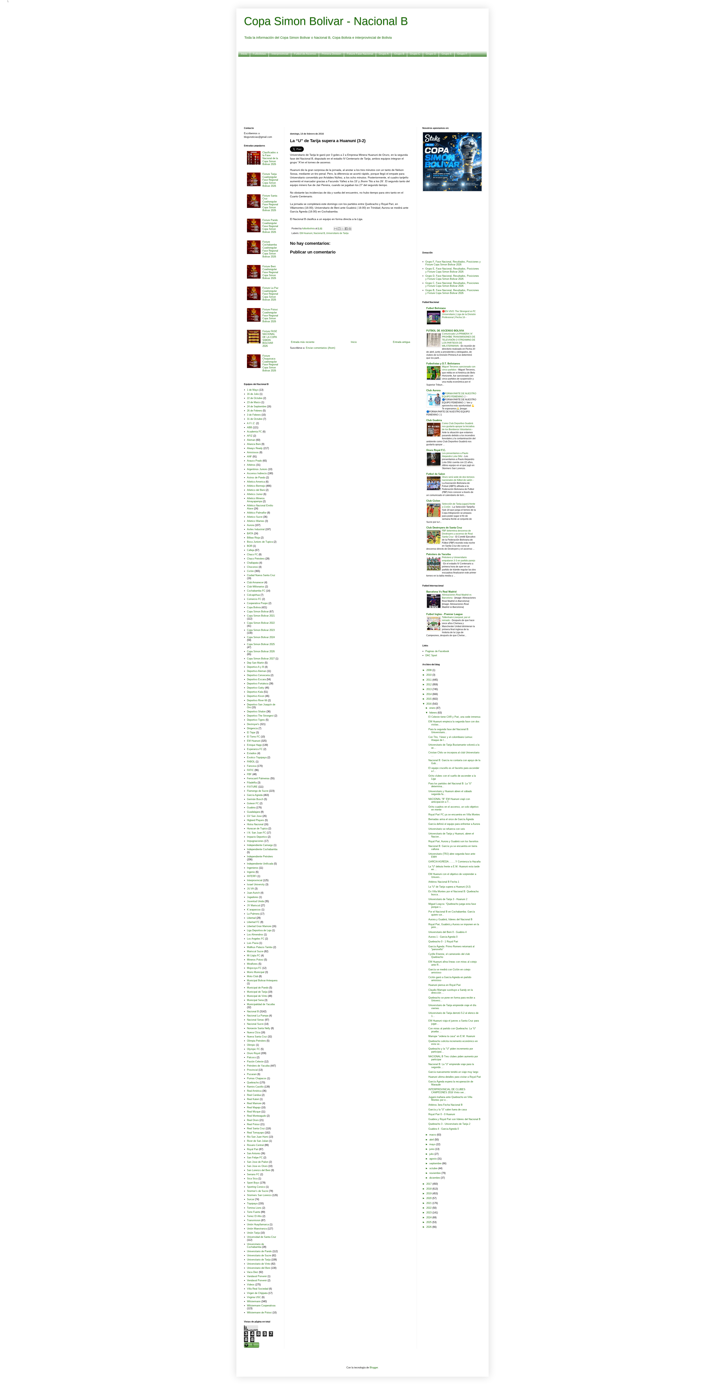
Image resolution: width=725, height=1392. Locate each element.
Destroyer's (253, 724)
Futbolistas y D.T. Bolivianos (443, 363)
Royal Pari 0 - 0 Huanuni (441, 1114)
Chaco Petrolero (256, 558)
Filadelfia (252, 782)
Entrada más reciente (302, 342)
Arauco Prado (254, 460)
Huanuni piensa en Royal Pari (444, 985)
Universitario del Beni (258, 1268)
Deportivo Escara (256, 679)
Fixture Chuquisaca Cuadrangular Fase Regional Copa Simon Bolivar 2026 (270, 363)
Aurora (250, 525)
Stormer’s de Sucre (257, 1191)
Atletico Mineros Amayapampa (256, 500)
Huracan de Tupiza (257, 828)
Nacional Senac (255, 1019)
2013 (429, 689)
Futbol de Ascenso (305, 53)
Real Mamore (254, 1103)
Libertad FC (253, 922)
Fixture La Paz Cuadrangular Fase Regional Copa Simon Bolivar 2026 (270, 294)
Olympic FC (253, 1049)
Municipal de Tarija (257, 991)
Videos (251, 1284)
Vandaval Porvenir (257, 1276)
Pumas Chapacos (256, 1078)
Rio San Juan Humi (257, 1136)
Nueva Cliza (253, 1032)
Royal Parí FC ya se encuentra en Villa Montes (454, 814)
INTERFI (252, 876)
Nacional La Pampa (257, 1015)
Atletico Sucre (254, 516)
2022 (429, 1207)
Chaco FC (252, 554)
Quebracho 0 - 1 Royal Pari (443, 941)
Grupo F (462, 53)
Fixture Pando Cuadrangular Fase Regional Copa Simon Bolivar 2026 (270, 226)
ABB (249, 427)
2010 (429, 674)
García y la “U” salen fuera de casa (447, 1109)
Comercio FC (254, 599)
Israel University (256, 884)
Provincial (252, 1069)
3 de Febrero (254, 414)
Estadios (252, 753)
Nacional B (319, 233)
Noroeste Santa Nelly (258, 1028)
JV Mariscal (253, 905)
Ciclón (250, 571)
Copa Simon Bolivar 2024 (261, 637)
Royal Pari (252, 1149)
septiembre (435, 1163)
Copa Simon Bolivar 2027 (261, 658)
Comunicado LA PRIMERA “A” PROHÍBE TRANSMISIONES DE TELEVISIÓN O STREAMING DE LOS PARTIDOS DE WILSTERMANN (458, 339)
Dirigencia (252, 728)
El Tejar (251, 732)
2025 (429, 1222)
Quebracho (253, 1082)
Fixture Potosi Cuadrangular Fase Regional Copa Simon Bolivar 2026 (270, 315)
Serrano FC (253, 1174)
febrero (433, 712)
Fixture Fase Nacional (360, 53)
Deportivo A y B (255, 666)
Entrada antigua (401, 342)
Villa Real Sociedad (257, 1288)
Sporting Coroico (256, 1186)
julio (431, 1154)
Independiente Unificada (260, 863)
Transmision (253, 1220)
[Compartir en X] (343, 229)
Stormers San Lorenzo (259, 1195)
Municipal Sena (255, 1000)
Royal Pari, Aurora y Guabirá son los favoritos (453, 841)
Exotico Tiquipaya (257, 757)
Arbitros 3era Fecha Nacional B (445, 1104)
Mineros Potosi (255, 959)
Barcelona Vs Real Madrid (441, 591)
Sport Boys (253, 1182)
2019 (429, 1193)
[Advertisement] (357, 89)
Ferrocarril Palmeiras (258, 778)
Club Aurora (433, 390)
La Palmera (253, 913)
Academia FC (254, 431)
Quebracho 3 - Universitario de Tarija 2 (449, 1123)
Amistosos (253, 452)
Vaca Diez (252, 1272)
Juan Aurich (253, 892)
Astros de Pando (256, 477)
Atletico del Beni (256, 490)
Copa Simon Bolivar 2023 (261, 630)
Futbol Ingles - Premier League (444, 614)
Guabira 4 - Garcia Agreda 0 (443, 1128)
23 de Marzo (254, 402)
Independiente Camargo (260, 845)
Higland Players (255, 820)
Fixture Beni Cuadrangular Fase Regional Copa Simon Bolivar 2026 (270, 272)
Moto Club (252, 976)
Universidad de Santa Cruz (261, 1237)
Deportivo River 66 (257, 700)
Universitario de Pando (259, 1251)
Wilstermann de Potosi (259, 1312)
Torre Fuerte (253, 1212)
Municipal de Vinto (257, 996)
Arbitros (251, 464)
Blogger (374, 1367)
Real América (254, 1090)
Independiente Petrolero (260, 856)
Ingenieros (252, 867)
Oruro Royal (253, 1053)
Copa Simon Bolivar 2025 (261, 644)
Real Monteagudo (256, 1115)
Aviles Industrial (256, 529)
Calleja (250, 550)
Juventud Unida (255, 901)
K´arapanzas (254, 909)
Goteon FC (253, 803)
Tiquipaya (252, 1203)
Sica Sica (252, 1178)
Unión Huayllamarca (258, 1224)
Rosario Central (255, 1145)
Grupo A (384, 53)
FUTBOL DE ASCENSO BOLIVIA (445, 330)
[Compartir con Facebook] (346, 229)
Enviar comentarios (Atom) (320, 347)
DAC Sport (431, 655)
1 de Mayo (252, 389)
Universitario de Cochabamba (255, 1246)
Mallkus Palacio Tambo (259, 947)
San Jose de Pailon (257, 1161)
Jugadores (252, 897)
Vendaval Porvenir (257, 1280)
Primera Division (331, 53)
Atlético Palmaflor (256, 512)
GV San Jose (254, 816)
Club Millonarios (255, 586)
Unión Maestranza (257, 1228)
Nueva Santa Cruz (257, 1036)
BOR (249, 546)
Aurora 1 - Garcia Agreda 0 (442, 936)
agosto (433, 1158)
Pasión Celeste (255, 1061)
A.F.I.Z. (251, 423)
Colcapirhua (253, 594)
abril (432, 1139)
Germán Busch (255, 799)
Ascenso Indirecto (257, 473)
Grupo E (447, 53)
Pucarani (252, 1074)
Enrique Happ (254, 745)
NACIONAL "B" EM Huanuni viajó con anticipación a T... (449, 800)
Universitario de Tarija (337, 233)
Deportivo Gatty (255, 687)
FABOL (251, 761)
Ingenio (251, 872)
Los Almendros (255, 934)
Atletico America (256, 481)
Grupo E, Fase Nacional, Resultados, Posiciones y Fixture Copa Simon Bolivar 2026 (452, 270)
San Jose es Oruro (257, 1166)
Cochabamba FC (256, 590)
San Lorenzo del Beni (258, 1170)
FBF (249, 774)
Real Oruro (253, 1120)
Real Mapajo (254, 1107)
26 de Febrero (254, 410)
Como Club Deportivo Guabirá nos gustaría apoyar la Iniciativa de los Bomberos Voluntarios (458, 426)
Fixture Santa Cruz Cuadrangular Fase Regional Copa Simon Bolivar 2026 (270, 203)
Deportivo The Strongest (260, 715)
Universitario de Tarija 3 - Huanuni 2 (447, 899)
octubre (433, 1168)
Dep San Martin (255, 662)
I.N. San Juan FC (256, 832)
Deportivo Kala (255, 691)
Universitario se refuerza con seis (446, 828)
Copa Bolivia (254, 607)
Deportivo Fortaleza (257, 683)
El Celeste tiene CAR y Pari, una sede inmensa (454, 716)
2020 (429, 1198)
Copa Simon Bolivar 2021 (261, 615)
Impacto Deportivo (257, 836)
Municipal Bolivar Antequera (262, 980)
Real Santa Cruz (256, 1128)
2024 (429, 1217)
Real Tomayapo (255, 1132)
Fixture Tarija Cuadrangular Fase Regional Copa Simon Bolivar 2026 (270, 180)
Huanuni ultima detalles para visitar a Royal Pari (454, 1076)
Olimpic (251, 1044)
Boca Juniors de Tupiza (260, 541)
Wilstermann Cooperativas (261, 1305)
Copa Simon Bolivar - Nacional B (326, 21)
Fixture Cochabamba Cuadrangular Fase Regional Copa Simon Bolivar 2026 (270, 249)
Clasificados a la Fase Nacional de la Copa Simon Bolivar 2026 (270, 158)
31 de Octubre (254, 419)
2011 (429, 679)
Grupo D (431, 53)
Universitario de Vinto (258, 1263)
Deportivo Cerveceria (258, 675)
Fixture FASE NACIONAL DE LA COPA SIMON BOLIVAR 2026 (269, 338)
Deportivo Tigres (256, 719)
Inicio (244, 53)
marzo (433, 1134)
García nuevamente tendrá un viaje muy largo (453, 1072)
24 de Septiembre (256, 406)
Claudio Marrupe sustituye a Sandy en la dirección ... (450, 991)
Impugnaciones (255, 841)
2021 (429, 1203)
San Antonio (253, 1153)
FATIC (250, 770)
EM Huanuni (306, 233)
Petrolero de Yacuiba (258, 1065)
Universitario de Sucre (259, 1255)
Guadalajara (253, 811)
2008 (429, 670)
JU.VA (250, 888)
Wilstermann (254, 1301)
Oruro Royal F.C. (436, 450)
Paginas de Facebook (437, 651)
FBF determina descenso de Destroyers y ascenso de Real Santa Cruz (457, 533)
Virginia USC (254, 1297)
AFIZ (249, 435)
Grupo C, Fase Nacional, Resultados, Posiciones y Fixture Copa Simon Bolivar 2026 (452, 284)
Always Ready (255, 448)
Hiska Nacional (255, 824)
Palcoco (251, 1057)
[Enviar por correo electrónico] (335, 229)
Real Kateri (253, 1099)
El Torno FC (253, 736)
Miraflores (252, 963)
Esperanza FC (255, 749)
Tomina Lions (254, 1207)
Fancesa (251, 766)
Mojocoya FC (254, 968)
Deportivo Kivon (255, 696)
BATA (250, 533)
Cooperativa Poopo (257, 603)
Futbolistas (259, 53)
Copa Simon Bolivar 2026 (261, 651)
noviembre (435, 1173)
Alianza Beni (254, 444)
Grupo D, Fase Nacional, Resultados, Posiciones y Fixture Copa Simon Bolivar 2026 (452, 277)
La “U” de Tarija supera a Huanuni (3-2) (449, 886)
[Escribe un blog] (339, 229)
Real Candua (254, 1095)
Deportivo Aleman (256, 671)
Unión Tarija (253, 1232)
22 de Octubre (254, 398)
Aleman (251, 439)
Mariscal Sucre (255, 951)
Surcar (250, 1199)
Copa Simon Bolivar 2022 (261, 622)
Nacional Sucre (255, 1024)
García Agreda (255, 795)
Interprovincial (279, 53)
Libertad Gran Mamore (259, 926)
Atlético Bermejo (256, 485)
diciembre (435, 1177)
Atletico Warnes (255, 521)
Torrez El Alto (254, 1216)
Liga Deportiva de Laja (259, 930)
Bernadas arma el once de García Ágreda (451, 819)
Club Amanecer (255, 582)
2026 (429, 1226)
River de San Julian (257, 1140)
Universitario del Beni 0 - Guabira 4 (447, 932)
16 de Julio (253, 394)
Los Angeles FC (255, 938)
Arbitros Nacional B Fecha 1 (443, 881)
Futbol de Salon (435, 474)
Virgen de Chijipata (257, 1293)
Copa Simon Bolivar (258, 611)
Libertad (251, 917)
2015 (429, 698)
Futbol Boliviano (436, 308)
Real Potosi (253, 1124)
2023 (429, 1212)
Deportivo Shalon (256, 711)
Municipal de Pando (257, 987)
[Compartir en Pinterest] (350, 229)
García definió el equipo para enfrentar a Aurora (454, 824)
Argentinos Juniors (257, 469)
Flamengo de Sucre (257, 790)
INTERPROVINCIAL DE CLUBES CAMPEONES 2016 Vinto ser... (447, 1091)
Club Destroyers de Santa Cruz (444, 527)
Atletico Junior (255, 494)
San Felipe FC (255, 1157)
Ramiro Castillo (255, 1086)
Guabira (251, 807)
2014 (429, 694)
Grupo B (399, 53)
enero (432, 707)
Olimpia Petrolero (256, 1040)
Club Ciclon (433, 500)
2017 (429, 1183)
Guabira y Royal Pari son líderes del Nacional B (454, 1119)
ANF (249, 456)
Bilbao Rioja (253, 537)
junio (432, 1149)
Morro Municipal (255, 972)
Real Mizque (254, 1111)
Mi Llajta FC (253, 955)
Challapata (252, 562)
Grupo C (415, 53)
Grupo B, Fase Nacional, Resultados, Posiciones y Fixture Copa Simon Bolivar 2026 (452, 292)
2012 (429, 684)
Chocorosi (252, 566)
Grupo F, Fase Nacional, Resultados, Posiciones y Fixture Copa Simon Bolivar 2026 (453, 263)
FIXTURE (252, 786)
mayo (432, 1144)
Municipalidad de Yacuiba (261, 1004)
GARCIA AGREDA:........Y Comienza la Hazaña (454, 861)
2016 (429, 703)
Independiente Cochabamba (262, 849)
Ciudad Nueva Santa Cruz (261, 575)
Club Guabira (434, 420)
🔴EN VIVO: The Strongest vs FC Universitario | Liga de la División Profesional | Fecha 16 (459, 314)
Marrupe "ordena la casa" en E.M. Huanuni (451, 1036)
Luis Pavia (252, 943)
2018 (429, 1188)
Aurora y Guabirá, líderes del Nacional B (450, 919)
